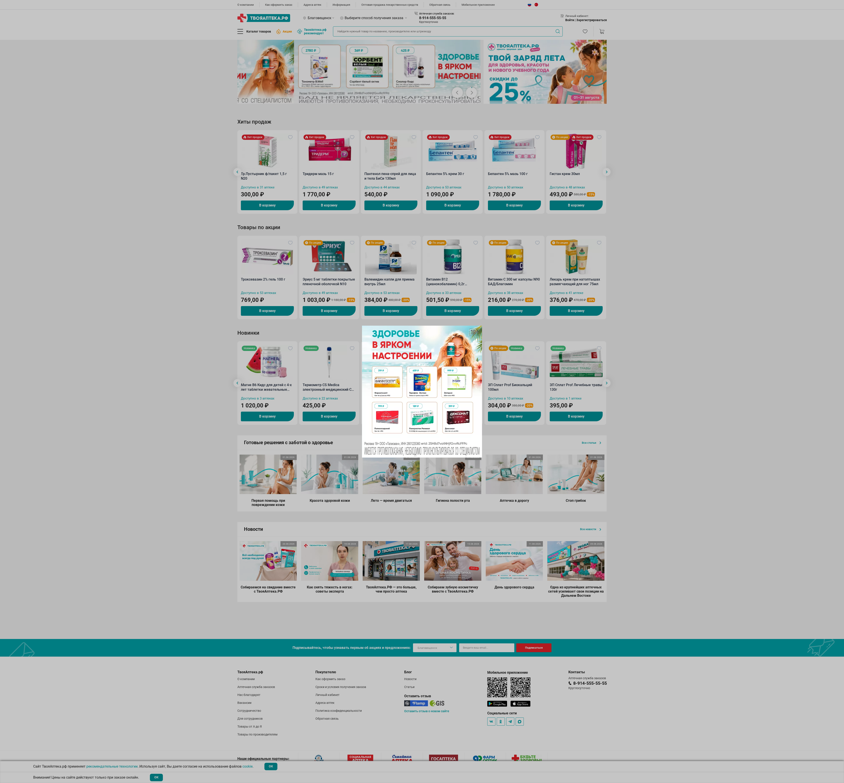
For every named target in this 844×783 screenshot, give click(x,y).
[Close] (477, 330)
